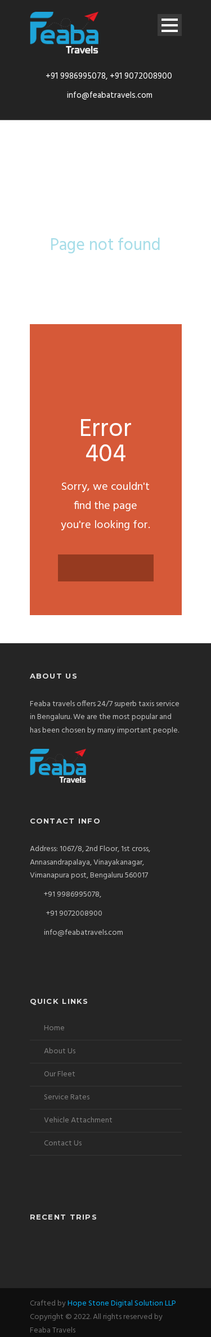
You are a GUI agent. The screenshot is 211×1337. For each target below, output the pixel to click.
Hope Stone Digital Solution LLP (122, 1303)
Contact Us (63, 1143)
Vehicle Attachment (78, 1120)
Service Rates (66, 1097)
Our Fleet (59, 1074)
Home (54, 1028)
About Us (59, 1051)
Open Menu (170, 25)
